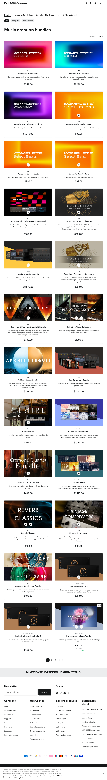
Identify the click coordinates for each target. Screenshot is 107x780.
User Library (34, 735)
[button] (100, 36)
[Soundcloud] (68, 693)
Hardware (49, 15)
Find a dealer (35, 719)
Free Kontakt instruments (92, 709)
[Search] (86, 3)
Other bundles (28, 20)
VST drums (60, 731)
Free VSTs (60, 706)
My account (34, 710)
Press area (8, 727)
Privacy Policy (19, 778)
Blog (6, 706)
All (7, 20)
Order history (35, 714)
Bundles (7, 15)
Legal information (11, 735)
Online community (37, 731)
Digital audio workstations (92, 734)
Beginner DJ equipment (91, 726)
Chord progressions (90, 746)
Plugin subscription (63, 735)
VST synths (60, 723)
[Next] (63, 660)
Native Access (35, 723)
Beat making (87, 718)
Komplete (15, 20)
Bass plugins (61, 719)
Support (7, 719)
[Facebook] (57, 693)
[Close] (103, 773)
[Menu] (100, 3)
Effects (30, 15)
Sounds (39, 15)
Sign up (44, 692)
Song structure (88, 742)
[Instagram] (61, 693)
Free (58, 15)
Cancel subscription (38, 727)
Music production (89, 722)
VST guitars (60, 727)
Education (8, 731)
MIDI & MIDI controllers (91, 730)
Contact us (8, 714)
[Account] (90, 3)
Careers (7, 723)
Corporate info (10, 710)
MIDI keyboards (62, 714)
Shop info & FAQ (36, 706)
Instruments (19, 15)
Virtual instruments (63, 710)
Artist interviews (88, 714)
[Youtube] (64, 693)
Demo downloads (37, 739)
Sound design (87, 738)
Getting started (69, 15)
